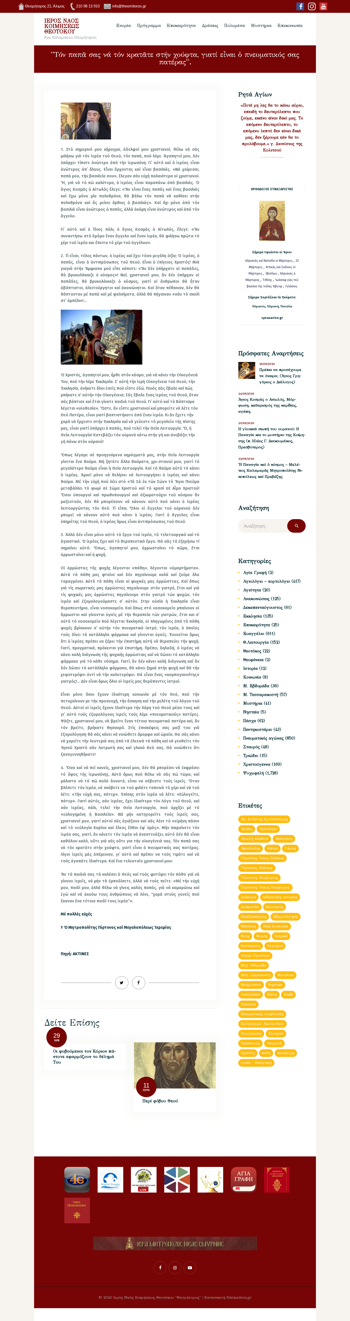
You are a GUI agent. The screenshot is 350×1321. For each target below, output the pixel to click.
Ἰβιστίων (271, 273)
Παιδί (288, 994)
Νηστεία (251, 712)
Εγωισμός (274, 907)
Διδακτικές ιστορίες (280, 897)
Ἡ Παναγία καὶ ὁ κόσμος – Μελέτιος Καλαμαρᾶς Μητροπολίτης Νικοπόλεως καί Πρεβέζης (270, 470)
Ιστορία (250, 668)
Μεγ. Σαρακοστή (256, 975)
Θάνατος (248, 926)
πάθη (266, 1053)
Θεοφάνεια (253, 659)
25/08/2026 (267, 364)
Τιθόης (268, 280)
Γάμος (290, 848)
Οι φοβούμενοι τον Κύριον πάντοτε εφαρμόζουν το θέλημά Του (84, 1056)
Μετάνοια (285, 975)
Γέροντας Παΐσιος (257, 868)
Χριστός (248, 1053)
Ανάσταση (284, 838)
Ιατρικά (281, 936)
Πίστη (272, 994)
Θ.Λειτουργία (256, 642)
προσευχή (285, 1053)
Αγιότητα (252, 590)
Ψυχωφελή (253, 773)
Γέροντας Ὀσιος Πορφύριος (265, 887)
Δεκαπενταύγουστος (263, 607)
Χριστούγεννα (256, 764)
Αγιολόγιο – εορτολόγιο (266, 581)
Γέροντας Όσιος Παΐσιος (262, 858)
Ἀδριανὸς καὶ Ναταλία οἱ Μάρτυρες (269, 261)
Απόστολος (250, 848)
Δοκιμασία (250, 907)
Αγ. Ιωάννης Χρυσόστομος (264, 819)
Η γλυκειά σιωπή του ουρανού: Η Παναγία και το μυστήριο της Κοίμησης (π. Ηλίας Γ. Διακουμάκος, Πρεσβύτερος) (271, 438)
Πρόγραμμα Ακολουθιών (262, 1024)
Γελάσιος (291, 286)
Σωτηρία (276, 1033)
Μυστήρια (252, 703)
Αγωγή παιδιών (255, 838)
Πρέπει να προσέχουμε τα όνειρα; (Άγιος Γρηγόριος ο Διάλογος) (280, 375)
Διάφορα (248, 897)
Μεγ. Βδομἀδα (253, 965)
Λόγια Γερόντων (255, 955)
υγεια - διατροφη (256, 1063)
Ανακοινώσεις (256, 598)
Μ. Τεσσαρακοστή (260, 694)
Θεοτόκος (252, 651)
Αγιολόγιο (268, 829)
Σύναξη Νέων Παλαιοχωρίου (272, 157)
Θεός (245, 936)
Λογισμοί (275, 946)
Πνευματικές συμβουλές (262, 1014)
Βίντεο (272, 848)
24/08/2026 (246, 393)
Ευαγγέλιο (253, 633)
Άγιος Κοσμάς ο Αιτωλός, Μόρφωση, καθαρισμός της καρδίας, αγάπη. (267, 405)
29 (56, 1035)
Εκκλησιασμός (253, 916)
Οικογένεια (250, 994)
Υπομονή (274, 1043)
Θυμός (261, 936)
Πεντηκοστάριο (257, 729)
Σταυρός (251, 746)
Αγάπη (247, 829)
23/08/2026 (246, 423)
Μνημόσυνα (251, 985)
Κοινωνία (252, 677)
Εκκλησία (252, 616)
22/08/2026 (246, 458)
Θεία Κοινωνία (276, 926)
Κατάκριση (250, 946)
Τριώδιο (250, 755)
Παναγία (248, 1004)
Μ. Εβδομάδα (256, 685)
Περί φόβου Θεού (160, 1101)
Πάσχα (249, 720)
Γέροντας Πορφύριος (259, 877)
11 (146, 1085)
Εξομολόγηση (285, 916)
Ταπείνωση (250, 1043)
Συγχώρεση (251, 1033)
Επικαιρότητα (256, 624)
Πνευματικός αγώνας (263, 738)
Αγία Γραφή (255, 572)
